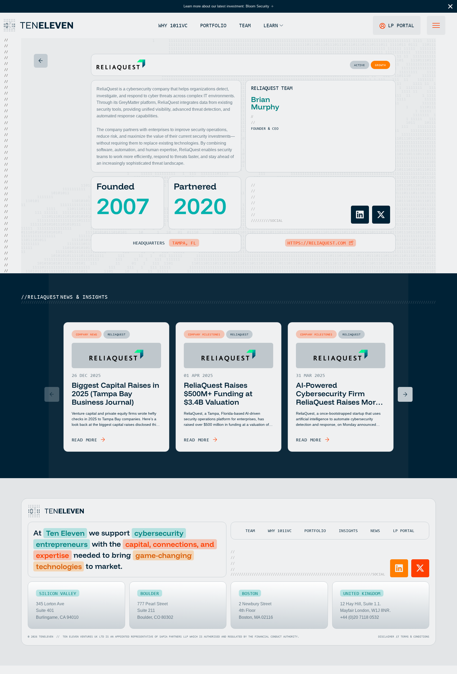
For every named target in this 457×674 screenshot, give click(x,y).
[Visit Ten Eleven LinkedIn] (399, 568)
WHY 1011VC (173, 25)
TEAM (245, 25)
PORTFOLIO (213, 25)
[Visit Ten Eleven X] (420, 568)
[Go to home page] (56, 511)
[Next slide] (405, 394)
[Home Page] (38, 25)
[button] (450, 6)
